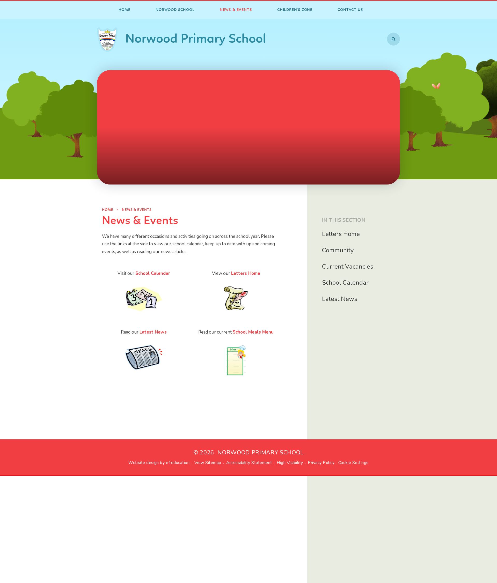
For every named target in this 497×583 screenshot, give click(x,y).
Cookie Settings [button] (353, 463)
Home (107, 210)
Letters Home (245, 273)
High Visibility (290, 463)
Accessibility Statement (249, 463)
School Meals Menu (253, 332)
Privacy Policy (321, 463)
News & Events (136, 210)
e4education (177, 463)
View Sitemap (207, 463)
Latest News (153, 332)
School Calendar (152, 273)
